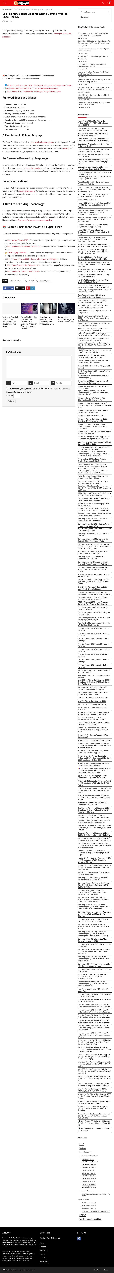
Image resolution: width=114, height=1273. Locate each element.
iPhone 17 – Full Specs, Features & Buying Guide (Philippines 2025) (93, 276)
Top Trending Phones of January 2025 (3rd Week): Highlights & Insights (94, 619)
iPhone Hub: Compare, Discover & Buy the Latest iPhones (93, 387)
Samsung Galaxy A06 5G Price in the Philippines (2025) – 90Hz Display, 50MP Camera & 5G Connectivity (92, 892)
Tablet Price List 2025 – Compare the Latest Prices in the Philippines (94, 183)
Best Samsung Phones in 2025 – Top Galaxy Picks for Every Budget (94, 530)
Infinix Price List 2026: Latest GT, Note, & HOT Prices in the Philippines (93, 382)
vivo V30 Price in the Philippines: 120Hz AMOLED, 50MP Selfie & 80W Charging (92, 1090)
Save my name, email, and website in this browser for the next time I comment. (40, 389)
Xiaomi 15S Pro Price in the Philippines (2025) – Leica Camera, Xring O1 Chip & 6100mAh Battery (94, 1096)
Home (4, 9)
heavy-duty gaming (33, 168)
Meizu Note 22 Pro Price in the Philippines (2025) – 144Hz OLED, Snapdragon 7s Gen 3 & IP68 (94, 798)
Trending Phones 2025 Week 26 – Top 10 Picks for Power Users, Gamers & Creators (94, 1021)
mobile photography (27, 191)
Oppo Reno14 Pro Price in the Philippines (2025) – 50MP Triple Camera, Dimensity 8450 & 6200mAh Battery (95, 845)
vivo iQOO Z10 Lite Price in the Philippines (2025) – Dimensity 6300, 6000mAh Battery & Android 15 (94, 1071)
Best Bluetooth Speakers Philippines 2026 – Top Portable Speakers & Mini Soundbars (94, 140)
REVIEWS (82, 1215)
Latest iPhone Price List (89, 1165)
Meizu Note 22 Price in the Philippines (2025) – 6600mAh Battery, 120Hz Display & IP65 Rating (94, 790)
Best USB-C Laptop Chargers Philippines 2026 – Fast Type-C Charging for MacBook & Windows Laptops (94, 189)
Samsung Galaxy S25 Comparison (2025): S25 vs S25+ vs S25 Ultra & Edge (93, 920)
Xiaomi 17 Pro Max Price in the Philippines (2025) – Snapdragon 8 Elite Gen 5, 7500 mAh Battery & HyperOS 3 (94, 746)
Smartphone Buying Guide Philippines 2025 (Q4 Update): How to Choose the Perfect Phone (93, 582)
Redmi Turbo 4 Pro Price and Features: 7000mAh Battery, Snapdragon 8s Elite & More (93, 730)
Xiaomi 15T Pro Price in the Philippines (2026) (94, 740)
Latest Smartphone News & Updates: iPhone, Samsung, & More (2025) (94, 443)
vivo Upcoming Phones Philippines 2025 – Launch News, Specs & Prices (93, 694)
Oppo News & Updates (43, 281)
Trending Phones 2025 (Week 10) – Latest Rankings (93, 629)
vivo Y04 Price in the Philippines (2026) (92, 704)
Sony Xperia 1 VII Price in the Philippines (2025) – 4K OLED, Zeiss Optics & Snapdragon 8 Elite (92, 976)
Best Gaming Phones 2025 (17, 240)
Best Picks (85, 1199)
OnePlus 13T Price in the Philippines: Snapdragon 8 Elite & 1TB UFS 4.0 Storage (93, 816)
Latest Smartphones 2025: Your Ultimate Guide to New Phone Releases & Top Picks (94, 286)
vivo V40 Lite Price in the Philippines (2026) (94, 698)
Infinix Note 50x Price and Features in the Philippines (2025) (93, 377)
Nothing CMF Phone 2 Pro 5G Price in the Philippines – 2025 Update (93, 804)
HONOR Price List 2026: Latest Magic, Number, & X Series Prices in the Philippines (94, 334)
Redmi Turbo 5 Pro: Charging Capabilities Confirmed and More (93, 73)
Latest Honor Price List (89, 1184)
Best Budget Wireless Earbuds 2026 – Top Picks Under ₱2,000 (93, 145)
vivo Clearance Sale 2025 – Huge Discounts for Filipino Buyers (94, 671)
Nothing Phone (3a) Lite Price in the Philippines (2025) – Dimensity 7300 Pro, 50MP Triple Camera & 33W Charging (92, 471)
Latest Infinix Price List (88, 1181)
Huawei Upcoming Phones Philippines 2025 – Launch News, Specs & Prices (94, 362)
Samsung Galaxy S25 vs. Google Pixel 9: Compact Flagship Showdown (92, 520)
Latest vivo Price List (88, 1159)
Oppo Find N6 (29, 281)
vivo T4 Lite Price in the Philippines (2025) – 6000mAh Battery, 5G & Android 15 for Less (94, 1085)
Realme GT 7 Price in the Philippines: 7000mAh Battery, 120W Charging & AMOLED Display (94, 853)
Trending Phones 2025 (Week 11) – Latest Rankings (93, 635)
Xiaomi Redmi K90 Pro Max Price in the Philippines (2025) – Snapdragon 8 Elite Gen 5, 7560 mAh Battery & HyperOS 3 (95, 758)
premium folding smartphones (43, 142)
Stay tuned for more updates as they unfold (35, 220)
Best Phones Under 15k (89, 1206)
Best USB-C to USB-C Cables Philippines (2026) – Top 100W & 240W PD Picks (93, 196)
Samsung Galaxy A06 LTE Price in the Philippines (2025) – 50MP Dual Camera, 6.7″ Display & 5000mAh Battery (94, 899)
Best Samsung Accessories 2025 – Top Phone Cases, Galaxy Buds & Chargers (92, 168)
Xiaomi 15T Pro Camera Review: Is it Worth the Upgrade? (94, 736)
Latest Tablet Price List (89, 1187)
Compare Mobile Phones (87, 200)
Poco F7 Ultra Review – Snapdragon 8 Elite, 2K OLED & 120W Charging (94, 724)
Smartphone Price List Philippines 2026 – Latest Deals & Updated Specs (93, 588)
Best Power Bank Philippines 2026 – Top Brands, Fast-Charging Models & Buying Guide (93, 162)
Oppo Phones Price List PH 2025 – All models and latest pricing (32, 88)
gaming (66, 148)
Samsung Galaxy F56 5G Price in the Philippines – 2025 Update (91, 558)
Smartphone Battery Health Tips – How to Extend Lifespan (93, 576)
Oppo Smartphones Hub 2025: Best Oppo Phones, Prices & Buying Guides (93, 482)
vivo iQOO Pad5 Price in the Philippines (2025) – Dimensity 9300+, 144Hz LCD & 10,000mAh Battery (94, 1064)
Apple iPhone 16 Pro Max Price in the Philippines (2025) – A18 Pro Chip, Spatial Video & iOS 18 (93, 123)
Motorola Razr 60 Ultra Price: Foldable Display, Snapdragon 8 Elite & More (92, 460)
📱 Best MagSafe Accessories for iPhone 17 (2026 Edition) (94, 1129)
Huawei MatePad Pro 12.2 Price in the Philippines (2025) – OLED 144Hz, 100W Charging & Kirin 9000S (92, 239)
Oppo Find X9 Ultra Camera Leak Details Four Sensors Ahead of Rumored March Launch (29, 323)
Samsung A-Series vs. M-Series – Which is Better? (93, 535)
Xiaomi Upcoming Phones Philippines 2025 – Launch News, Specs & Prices (94, 764)
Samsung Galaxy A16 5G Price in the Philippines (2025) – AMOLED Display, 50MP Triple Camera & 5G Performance (94, 907)
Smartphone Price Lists (89, 1156)
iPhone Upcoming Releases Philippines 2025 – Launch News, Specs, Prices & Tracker (94, 438)
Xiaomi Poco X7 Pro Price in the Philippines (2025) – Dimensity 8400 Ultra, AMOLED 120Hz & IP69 (94, 1116)
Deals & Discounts (87, 1191)
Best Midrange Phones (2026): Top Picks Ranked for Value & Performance (93, 307)
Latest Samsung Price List (90, 1162)
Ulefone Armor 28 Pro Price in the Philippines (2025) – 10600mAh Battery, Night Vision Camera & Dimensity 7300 (94, 1042)
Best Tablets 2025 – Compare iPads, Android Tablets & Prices (94, 173)
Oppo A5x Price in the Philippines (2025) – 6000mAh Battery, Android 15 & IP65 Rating (94, 834)
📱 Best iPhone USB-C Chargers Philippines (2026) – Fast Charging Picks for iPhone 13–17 (94, 1123)
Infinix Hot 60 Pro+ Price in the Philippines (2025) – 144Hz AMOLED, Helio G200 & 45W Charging (94, 264)
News (9, 9)
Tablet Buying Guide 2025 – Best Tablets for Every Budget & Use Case (94, 178)
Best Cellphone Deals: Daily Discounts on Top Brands (96, 1195)
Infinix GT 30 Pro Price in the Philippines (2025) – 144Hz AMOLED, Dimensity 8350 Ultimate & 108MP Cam (93, 252)
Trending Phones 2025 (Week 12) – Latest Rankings (93, 640)
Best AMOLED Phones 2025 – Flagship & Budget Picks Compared (93, 135)
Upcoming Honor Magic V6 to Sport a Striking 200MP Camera (92, 65)
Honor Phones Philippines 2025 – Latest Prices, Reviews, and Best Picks (93, 330)
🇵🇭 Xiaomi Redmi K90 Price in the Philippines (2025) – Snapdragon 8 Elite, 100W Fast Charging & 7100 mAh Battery (94, 771)
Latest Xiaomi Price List (89, 1167)
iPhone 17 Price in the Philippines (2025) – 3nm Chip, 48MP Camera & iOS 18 (93, 420)
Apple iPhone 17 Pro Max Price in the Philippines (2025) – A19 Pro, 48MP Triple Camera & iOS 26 (93, 393)
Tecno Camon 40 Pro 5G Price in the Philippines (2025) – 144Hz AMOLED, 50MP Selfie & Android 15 (93, 984)
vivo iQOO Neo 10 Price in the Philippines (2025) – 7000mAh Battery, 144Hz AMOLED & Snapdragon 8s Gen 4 (94, 1049)
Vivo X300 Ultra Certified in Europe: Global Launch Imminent (93, 96)
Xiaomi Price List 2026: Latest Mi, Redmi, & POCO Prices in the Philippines (94, 752)
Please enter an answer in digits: (19, 392)
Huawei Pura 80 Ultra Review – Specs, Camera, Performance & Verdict (92, 356)
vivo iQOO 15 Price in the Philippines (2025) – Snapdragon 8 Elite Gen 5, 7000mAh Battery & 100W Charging (94, 682)
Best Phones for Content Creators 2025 (23, 271)
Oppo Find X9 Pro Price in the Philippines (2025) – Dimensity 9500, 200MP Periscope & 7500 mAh (94, 488)
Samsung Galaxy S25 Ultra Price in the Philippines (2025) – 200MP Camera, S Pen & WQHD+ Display (94, 959)
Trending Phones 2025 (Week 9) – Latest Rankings (93, 666)
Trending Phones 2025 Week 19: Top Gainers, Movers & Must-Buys (94, 995)
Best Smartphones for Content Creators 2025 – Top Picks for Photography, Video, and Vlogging (93, 318)
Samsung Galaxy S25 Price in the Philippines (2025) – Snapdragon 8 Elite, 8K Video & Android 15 (94, 951)
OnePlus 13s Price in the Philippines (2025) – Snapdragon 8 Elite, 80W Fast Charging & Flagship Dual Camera (94, 810)
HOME (81, 1144)
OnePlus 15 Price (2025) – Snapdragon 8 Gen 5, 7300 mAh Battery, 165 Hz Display (94, 822)
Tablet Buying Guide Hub (16, 253)
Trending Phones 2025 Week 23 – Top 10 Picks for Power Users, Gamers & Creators (94, 1011)
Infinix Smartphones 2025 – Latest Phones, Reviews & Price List (94, 372)
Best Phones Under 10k (89, 1203)
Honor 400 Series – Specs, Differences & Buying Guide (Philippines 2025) (93, 226)
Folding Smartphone (16, 281)
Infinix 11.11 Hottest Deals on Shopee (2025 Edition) (94, 367)
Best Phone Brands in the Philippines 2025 (23, 265)
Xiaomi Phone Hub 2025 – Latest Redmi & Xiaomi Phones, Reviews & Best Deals (93, 714)
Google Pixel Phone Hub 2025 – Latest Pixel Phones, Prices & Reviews (94, 324)
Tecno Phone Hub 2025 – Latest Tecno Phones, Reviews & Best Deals (92, 599)
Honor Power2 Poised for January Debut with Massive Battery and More (95, 81)
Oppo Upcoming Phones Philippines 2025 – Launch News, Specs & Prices (93, 499)
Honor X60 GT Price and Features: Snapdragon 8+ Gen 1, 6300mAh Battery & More (93, 232)
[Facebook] (79, 1238)
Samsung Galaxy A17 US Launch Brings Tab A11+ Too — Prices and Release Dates (94, 88)
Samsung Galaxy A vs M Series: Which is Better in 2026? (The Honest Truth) (93, 540)
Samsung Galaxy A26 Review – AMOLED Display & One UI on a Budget (92, 553)
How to (42, 1254)
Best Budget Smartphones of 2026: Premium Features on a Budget (94, 291)
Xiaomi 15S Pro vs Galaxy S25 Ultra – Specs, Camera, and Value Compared (94, 1102)
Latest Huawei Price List (89, 1179)
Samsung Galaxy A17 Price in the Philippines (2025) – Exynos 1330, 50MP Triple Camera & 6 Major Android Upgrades (94, 546)
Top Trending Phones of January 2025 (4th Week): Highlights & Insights (94, 624)
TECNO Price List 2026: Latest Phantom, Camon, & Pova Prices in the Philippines (93, 603)
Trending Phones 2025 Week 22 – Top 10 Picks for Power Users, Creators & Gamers (94, 1006)
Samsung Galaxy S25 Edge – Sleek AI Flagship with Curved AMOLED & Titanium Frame (93, 926)
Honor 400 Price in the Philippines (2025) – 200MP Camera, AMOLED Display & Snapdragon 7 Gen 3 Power (93, 212)
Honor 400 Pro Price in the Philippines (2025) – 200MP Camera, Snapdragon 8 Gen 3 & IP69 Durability (94, 220)
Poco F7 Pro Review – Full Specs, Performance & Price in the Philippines (92, 718)
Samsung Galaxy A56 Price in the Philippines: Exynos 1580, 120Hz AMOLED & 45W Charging (94, 914)
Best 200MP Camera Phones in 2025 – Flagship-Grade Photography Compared (92, 129)
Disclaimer (97, 1270)
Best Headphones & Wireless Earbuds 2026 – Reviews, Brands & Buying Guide (94, 150)
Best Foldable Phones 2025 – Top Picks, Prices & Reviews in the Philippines (93, 301)
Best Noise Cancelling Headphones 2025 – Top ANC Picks (93, 156)
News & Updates (85, 1152)
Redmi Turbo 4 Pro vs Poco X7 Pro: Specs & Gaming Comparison (94, 873)
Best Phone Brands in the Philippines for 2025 (96, 1211)
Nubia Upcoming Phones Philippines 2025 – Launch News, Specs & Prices (94, 477)
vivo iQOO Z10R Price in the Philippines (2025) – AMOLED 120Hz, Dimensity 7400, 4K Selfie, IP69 (94, 1078)
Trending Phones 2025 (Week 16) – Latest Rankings (93, 650)
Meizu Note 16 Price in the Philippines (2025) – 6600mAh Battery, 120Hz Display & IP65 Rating (94, 783)
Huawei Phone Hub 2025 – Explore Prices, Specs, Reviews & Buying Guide (93, 339)
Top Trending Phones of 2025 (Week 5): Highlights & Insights (92, 608)
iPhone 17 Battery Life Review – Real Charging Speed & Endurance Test (91, 399)
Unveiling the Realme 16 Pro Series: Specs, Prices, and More (47, 320)
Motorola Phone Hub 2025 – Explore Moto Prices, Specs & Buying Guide (93, 448)
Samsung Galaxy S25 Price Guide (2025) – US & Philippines (94, 945)
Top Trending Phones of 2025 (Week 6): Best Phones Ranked (94, 614)
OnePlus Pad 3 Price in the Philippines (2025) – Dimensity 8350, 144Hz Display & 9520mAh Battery (94, 828)
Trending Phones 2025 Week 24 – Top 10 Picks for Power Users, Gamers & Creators (94, 1016)
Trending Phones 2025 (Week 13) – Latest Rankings (93, 645)
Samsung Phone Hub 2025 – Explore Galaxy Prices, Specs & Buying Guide (94, 525)
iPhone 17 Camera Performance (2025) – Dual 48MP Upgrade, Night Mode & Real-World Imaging (95, 405)
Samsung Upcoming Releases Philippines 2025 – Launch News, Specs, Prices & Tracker (93, 569)
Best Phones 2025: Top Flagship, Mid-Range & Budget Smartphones (34, 91)
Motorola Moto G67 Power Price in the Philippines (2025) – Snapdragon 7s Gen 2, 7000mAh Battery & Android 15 (93, 454)
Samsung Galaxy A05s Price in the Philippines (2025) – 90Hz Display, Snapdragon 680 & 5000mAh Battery (94, 885)
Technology (44, 1261)
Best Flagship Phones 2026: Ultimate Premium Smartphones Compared (91, 296)
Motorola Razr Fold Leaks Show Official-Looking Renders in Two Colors (10, 321)
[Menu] (5, 3)
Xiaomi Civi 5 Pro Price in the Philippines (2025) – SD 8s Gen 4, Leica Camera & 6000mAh (92, 1109)
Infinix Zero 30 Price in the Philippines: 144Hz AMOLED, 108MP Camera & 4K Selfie (94, 271)
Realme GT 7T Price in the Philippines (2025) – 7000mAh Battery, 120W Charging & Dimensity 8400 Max (94, 860)
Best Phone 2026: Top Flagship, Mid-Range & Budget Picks (94, 312)
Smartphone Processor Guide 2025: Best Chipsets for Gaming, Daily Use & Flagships (94, 593)
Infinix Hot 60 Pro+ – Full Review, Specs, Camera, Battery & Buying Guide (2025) (92, 258)
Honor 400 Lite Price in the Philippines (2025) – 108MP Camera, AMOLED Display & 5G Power (94, 205)
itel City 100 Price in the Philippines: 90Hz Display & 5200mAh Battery (93, 281)
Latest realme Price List (89, 1173)
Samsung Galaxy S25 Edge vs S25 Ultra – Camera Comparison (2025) (93, 940)
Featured (82, 1148)
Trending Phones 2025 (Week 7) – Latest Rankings (93, 656)
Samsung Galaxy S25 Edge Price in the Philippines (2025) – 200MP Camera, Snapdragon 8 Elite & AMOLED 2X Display (93, 934)
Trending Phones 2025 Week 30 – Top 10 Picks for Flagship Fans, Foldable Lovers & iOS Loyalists (93, 1028)
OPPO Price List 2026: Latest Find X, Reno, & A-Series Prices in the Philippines (94, 494)
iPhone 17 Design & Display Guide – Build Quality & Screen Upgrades (93, 412)
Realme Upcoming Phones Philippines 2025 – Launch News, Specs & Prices (94, 515)
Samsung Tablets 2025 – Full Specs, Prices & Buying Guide (94, 970)
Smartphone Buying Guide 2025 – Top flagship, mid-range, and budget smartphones (39, 85)
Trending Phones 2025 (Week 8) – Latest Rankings (93, 661)
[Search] (103, 3)
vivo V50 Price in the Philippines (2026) (92, 701)
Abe (6, 21)
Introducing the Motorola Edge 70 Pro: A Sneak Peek (66, 319)
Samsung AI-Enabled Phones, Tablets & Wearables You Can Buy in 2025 (92, 879)
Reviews (43, 1247)
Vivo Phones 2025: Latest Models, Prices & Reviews (94, 676)
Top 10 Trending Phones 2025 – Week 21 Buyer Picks (93, 990)
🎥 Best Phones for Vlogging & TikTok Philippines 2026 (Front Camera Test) (92, 777)
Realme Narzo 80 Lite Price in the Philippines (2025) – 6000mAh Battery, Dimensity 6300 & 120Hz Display (94, 867)
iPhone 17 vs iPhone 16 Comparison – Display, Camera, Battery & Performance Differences (93, 426)
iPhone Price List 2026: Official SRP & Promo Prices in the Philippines (94, 433)
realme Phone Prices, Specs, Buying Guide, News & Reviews (93, 505)
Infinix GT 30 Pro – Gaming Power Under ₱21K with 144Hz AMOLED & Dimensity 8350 (94, 246)
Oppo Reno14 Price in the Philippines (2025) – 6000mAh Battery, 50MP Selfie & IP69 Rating (94, 839)
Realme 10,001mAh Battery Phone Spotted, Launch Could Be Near (94, 104)
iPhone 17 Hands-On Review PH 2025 (91, 416)
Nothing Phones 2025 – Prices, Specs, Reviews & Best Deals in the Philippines (92, 465)
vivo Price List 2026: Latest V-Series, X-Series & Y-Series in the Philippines (92, 688)
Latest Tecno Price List (89, 1176)
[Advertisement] (38, 57)
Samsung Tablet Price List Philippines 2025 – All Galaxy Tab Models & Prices (94, 965)
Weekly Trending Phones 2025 (90, 1219)
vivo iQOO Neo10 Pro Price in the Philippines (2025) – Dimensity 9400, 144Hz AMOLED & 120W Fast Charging (94, 1057)
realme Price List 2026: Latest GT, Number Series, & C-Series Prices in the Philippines (93, 509)
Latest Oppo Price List (88, 1170)
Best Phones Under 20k (89, 1208)
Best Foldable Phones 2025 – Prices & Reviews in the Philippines (32, 259)
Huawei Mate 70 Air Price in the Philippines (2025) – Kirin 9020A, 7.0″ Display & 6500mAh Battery (94, 345)
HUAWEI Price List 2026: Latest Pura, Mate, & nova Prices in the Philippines (94, 351)
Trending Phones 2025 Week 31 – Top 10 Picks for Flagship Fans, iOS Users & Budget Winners (94, 1035)
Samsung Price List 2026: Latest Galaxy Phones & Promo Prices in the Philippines (93, 563)
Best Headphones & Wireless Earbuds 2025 (24, 246)
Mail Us (106, 1270)
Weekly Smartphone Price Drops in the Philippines (92, 709)
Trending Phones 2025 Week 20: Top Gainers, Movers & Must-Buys (94, 1000)
